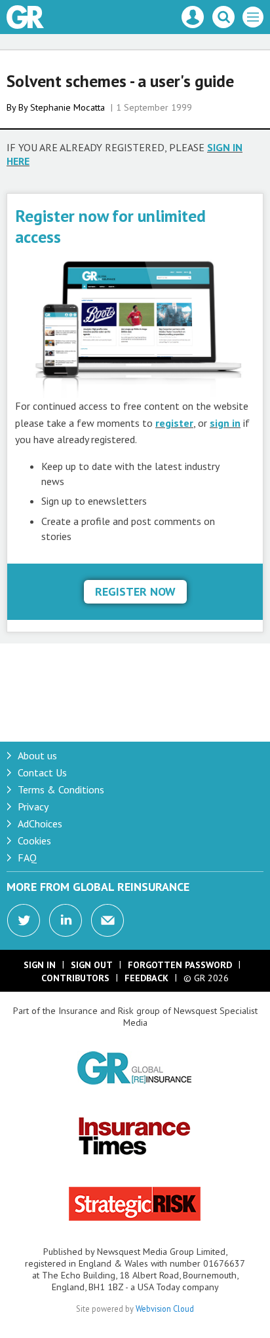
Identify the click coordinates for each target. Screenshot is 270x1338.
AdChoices (40, 823)
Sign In (40, 965)
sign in (225, 422)
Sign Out (92, 965)
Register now (135, 591)
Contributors (75, 978)
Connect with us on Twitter (24, 920)
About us (37, 755)
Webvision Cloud (165, 1308)
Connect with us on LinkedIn (65, 920)
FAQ (27, 857)
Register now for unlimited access (110, 226)
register (174, 422)
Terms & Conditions (61, 789)
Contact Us (42, 772)
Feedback (146, 978)
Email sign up (107, 920)
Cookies (34, 840)
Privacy (33, 806)
